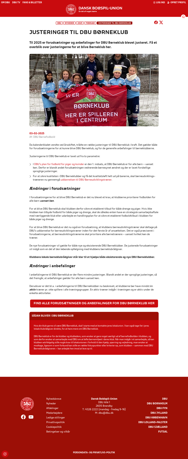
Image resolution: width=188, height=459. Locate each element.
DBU (59, 23)
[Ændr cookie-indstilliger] (5, 454)
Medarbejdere (54, 413)
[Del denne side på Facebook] (156, 23)
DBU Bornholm (157, 403)
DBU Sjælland (157, 427)
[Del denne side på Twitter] (161, 23)
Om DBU (5, 3)
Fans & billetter (32, 3)
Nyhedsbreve (53, 399)
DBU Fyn (162, 408)
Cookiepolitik (54, 427)
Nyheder (69, 23)
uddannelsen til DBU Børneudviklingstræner (86, 180)
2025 (80, 23)
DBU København (156, 417)
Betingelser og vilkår (58, 432)
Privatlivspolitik (55, 422)
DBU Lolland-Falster (152, 422)
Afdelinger (52, 408)
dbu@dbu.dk (106, 413)
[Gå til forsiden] (94, 9)
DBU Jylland (159, 413)
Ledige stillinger (55, 417)
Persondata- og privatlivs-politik (94, 453)
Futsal (162, 432)
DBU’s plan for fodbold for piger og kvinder (59, 164)
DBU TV (16, 3)
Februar (90, 23)
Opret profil (178, 3)
